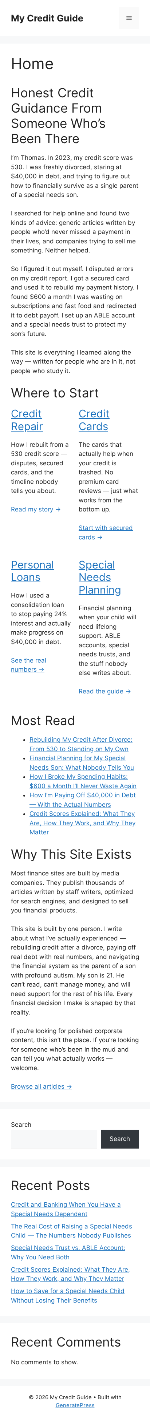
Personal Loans (32, 571)
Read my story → (36, 509)
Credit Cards (94, 420)
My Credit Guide (47, 18)
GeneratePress (75, 1405)
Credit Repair (27, 420)
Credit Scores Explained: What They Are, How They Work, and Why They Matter (82, 823)
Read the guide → (105, 691)
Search (21, 1124)
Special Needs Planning (100, 577)
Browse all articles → (41, 1086)
